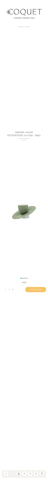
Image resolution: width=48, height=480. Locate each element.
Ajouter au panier (36, 289)
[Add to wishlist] (43, 130)
